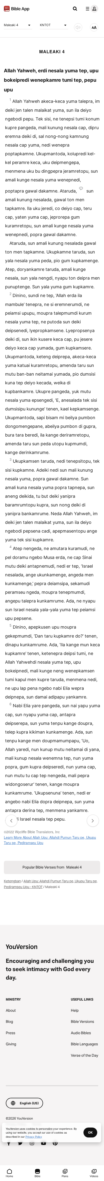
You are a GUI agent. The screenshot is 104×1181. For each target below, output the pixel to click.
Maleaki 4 (11, 25)
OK (90, 1132)
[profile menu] (91, 9)
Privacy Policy (33, 1136)
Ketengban (12, 881)
